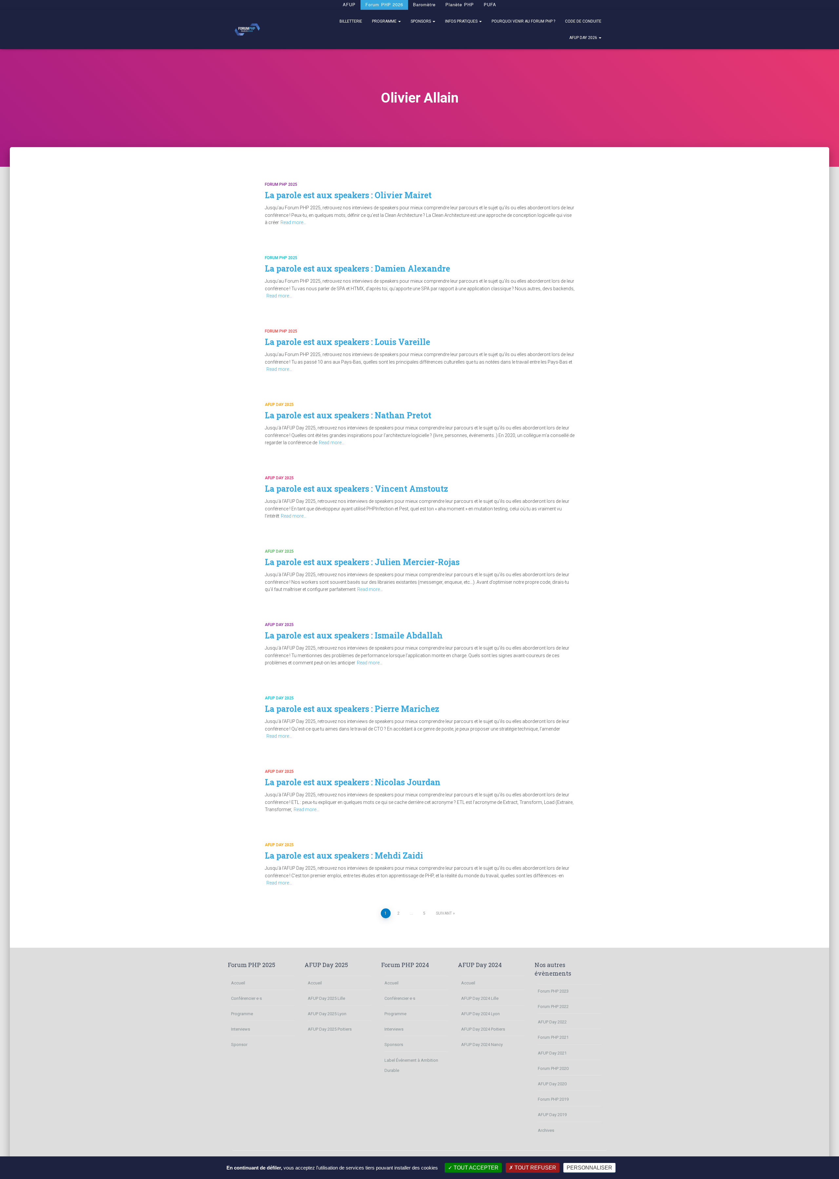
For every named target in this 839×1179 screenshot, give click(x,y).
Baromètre (424, 4)
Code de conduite (583, 21)
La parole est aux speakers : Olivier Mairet (348, 195)
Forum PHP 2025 (281, 184)
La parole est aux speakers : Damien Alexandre (357, 268)
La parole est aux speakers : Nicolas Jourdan (352, 782)
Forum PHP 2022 (553, 1006)
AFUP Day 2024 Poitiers (483, 1029)
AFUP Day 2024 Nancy (482, 1044)
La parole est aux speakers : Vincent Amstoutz (356, 488)
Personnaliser (589, 1167)
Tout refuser (534, 1167)
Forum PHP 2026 (384, 4)
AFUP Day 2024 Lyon (480, 1013)
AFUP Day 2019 (552, 1114)
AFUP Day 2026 (583, 37)
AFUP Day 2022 (552, 1021)
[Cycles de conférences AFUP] (247, 29)
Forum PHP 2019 (553, 1099)
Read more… (293, 222)
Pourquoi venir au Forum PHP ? (523, 21)
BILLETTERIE (351, 21)
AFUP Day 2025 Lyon (327, 1013)
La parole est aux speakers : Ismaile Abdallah (354, 635)
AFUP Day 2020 (552, 1083)
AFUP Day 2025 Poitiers (330, 1029)
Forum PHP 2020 (553, 1068)
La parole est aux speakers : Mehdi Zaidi (344, 855)
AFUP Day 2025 (279, 404)
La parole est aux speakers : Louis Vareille (347, 341)
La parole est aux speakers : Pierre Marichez (352, 708)
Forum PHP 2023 (553, 991)
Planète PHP (459, 4)
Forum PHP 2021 (553, 1037)
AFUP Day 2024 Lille (479, 998)
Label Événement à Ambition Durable (411, 1065)
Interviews (240, 1029)
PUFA (490, 4)
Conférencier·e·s (246, 998)
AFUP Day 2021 (552, 1053)
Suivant (444, 913)
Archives (546, 1130)
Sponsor (239, 1044)
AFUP (349, 4)
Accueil (238, 982)
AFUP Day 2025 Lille (326, 998)
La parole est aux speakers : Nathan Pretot (348, 415)
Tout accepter (475, 1167)
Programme (385, 21)
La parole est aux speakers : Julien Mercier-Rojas (362, 562)
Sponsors (421, 21)
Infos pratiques (461, 21)
